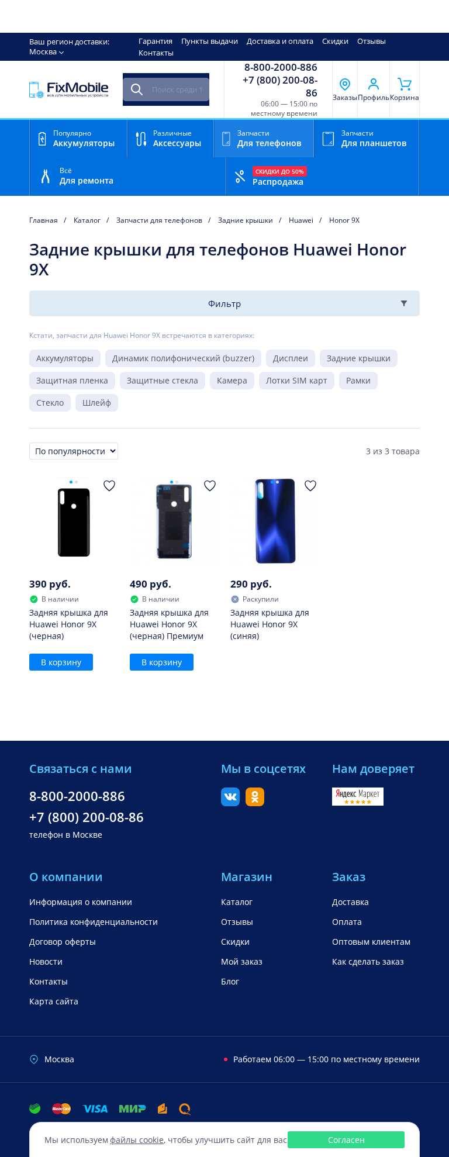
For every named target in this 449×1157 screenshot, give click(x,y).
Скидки (335, 41)
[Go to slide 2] (76, 482)
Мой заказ (242, 961)
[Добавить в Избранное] (109, 486)
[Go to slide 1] (71, 482)
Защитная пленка (72, 380)
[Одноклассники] (255, 803)
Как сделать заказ (368, 961)
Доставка (350, 901)
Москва (43, 51)
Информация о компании (80, 901)
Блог (230, 981)
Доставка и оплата (280, 41)
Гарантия (155, 41)
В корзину (61, 662)
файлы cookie (137, 1139)
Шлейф (96, 402)
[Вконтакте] (230, 803)
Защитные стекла (162, 380)
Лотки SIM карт (296, 380)
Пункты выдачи (209, 41)
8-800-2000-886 (280, 67)
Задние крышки (359, 358)
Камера (232, 380)
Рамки (358, 380)
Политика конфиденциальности (93, 921)
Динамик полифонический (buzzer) (183, 358)
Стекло (50, 402)
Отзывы (371, 41)
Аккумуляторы (65, 358)
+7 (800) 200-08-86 (280, 86)
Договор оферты (62, 941)
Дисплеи (290, 358)
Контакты (156, 52)
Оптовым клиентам (371, 941)
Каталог (237, 901)
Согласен (346, 1139)
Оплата (347, 921)
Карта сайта (53, 1001)
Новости (46, 961)
